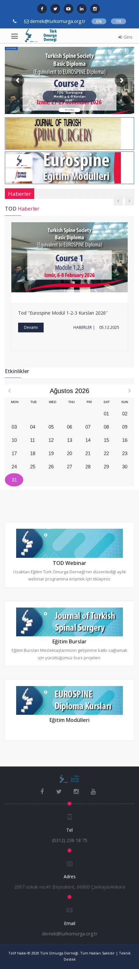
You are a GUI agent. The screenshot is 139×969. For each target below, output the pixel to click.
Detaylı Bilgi (69, 110)
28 (88, 466)
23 (124, 453)
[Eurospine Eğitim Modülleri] (63, 167)
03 (14, 427)
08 (106, 427)
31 (14, 480)
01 (106, 413)
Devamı (31, 327)
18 (32, 453)
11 (32, 440)
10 (14, 440)
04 (32, 427)
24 (14, 466)
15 (106, 440)
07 (88, 427)
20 (69, 453)
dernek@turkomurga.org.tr (69, 934)
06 (69, 427)
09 (124, 427)
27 (69, 466)
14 (88, 440)
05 (51, 427)
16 (124, 440)
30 (124, 466)
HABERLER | (84, 327)
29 (106, 466)
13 (69, 440)
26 (51, 466)
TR (118, 21)
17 (14, 453)
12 (51, 440)
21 (88, 453)
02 (124, 413)
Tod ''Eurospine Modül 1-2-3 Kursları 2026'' (63, 313)
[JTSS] (63, 133)
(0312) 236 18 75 (69, 840)
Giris (127, 37)
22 (106, 453)
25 (32, 466)
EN (99, 21)
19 (51, 453)
